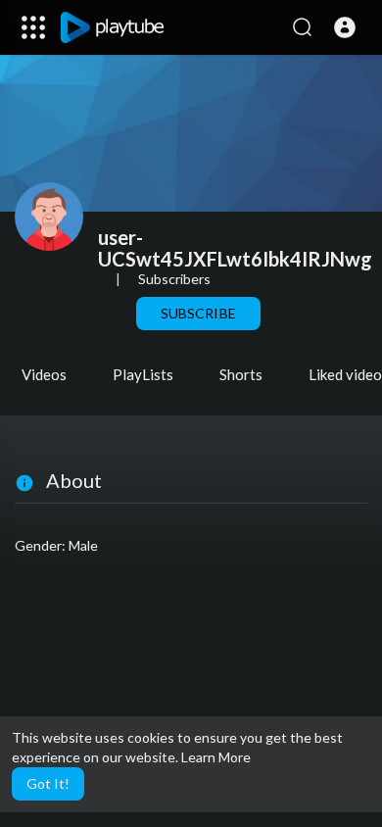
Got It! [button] (48, 783)
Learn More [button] (216, 757)
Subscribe (198, 313)
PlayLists (143, 374)
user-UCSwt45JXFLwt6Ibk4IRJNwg (235, 247)
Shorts (241, 374)
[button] (344, 27)
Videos (44, 374)
